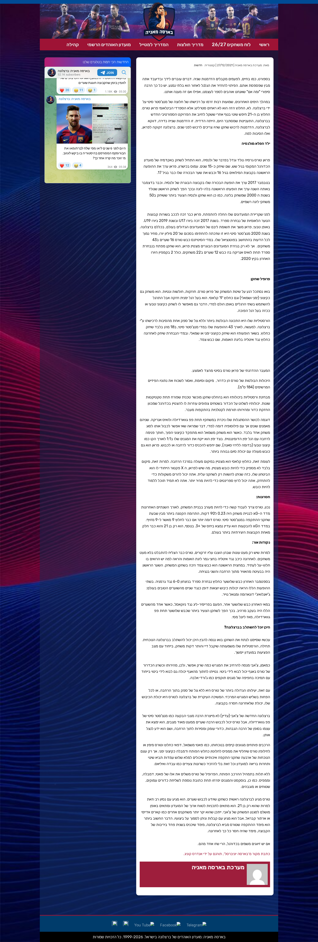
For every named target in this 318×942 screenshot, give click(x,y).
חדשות (198, 65)
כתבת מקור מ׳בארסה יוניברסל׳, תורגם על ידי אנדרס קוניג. (226, 854)
